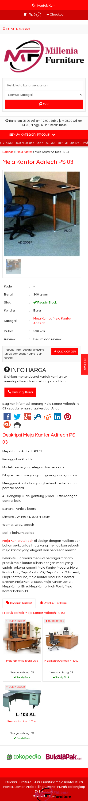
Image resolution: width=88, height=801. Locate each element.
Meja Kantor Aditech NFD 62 (61, 660)
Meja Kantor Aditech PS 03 (37, 162)
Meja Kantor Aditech (17, 540)
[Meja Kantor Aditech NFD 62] (61, 637)
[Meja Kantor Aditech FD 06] (22, 637)
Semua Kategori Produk (30, 134)
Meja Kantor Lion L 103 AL (22, 721)
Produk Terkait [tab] (20, 603)
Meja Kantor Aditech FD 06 (22, 660)
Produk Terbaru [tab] (55, 603)
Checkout (57, 14)
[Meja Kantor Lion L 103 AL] (22, 701)
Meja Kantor (24, 151)
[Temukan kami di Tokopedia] (24, 756)
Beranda (8, 151)
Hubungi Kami (22, 392)
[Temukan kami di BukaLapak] (64, 756)
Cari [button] (45, 104)
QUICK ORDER (66, 351)
